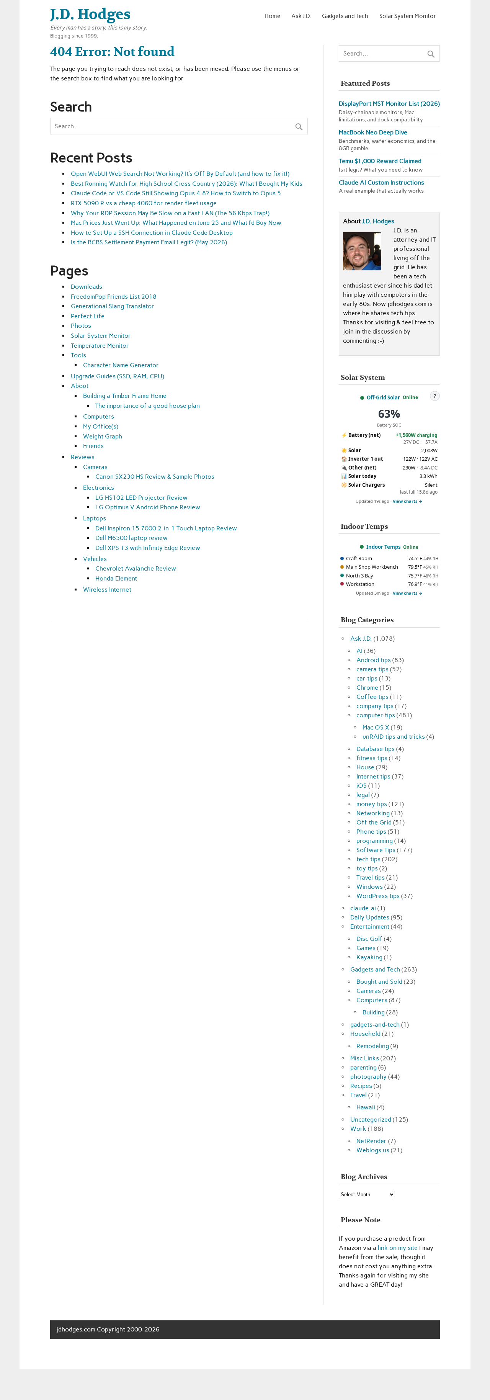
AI (359, 650)
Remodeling (372, 1046)
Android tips (373, 660)
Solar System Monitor (407, 16)
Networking (373, 813)
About (79, 385)
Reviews (83, 457)
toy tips (367, 868)
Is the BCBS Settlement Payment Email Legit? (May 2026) (149, 242)
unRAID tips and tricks (394, 736)
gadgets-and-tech (375, 1024)
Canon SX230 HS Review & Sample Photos (154, 476)
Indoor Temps (383, 546)
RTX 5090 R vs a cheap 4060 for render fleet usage (144, 203)
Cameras (95, 467)
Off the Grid (374, 822)
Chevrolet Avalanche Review (135, 568)
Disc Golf (369, 938)
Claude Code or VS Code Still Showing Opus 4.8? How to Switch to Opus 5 (176, 193)
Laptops (94, 518)
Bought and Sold (379, 981)
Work (358, 1128)
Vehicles (95, 559)
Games (366, 948)
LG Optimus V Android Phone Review (147, 507)
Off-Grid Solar (383, 397)
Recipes (361, 1085)
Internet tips (373, 776)
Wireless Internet (107, 589)
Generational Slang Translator (112, 306)
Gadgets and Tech (345, 16)
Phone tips (371, 831)
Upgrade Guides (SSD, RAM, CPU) (117, 376)
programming (374, 840)
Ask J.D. (301, 16)
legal (363, 794)
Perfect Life (88, 316)
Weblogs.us (372, 1150)
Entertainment (369, 926)
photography (368, 1076)
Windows (369, 886)
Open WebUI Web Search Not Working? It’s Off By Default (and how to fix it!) (180, 173)
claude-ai (363, 908)
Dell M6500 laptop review (131, 537)
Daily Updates (369, 917)
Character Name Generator (121, 365)
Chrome (367, 687)
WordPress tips (378, 896)
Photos (81, 325)
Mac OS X (376, 727)
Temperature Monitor (100, 345)
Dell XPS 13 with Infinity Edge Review (147, 547)
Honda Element (116, 578)
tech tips (368, 859)
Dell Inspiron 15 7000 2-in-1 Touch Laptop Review (166, 528)
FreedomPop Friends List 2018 (114, 296)
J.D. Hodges (378, 221)
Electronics (98, 487)
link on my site (398, 1247)
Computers (98, 416)
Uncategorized (370, 1119)
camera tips (372, 669)
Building (374, 1012)
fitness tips (371, 758)
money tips (371, 804)
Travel (358, 1095)
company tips (375, 706)
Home (272, 16)
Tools (78, 355)
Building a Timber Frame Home (125, 395)
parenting (363, 1067)
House (365, 767)
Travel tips (370, 877)
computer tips (375, 715)
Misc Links (364, 1058)
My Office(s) (100, 426)
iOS (361, 785)
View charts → (408, 501)
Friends (93, 446)
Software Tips (375, 850)
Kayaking (369, 957)
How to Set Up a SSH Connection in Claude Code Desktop (152, 232)
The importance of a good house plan (147, 405)
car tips (366, 678)
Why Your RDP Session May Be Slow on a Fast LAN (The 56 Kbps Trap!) (170, 213)
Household (365, 1033)
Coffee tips (372, 696)
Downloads (86, 286)
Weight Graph (102, 436)
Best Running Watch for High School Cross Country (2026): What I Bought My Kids (186, 183)
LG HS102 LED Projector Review (141, 497)
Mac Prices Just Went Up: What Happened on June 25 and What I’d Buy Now (176, 222)
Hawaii (365, 1107)
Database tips (375, 748)
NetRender (371, 1141)
